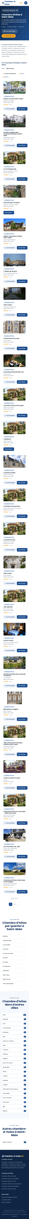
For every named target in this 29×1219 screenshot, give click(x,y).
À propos (18, 1212)
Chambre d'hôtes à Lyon (9, 1181)
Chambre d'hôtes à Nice (9, 1189)
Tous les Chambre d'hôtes (9, 1197)
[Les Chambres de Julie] (14, 835)
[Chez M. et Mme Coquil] (14, 766)
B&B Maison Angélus (10, 709)
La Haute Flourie (9, 540)
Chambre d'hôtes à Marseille (10, 1179)
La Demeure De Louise (11, 338)
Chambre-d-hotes (13, 3)
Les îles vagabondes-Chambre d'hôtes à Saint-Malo (13, 133)
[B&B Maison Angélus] (14, 698)
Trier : (3, 68)
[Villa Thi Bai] (14, 293)
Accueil (3, 26)
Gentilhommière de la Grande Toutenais (14, 675)
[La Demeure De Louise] (14, 327)
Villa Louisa (7, 573)
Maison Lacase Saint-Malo (13, 99)
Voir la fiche (21, 109)
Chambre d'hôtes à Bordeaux (10, 1186)
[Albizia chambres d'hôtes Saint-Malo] (14, 224)
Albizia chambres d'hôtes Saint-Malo (12, 237)
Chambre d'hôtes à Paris (9, 1176)
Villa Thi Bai (7, 305)
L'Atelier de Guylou (10, 271)
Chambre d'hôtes (12, 26)
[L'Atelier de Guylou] (14, 260)
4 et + (22, 73)
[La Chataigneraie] (14, 157)
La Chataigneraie (9, 169)
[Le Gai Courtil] (14, 629)
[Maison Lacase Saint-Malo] (14, 87)
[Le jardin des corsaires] (14, 191)
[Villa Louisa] (14, 562)
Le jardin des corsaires (11, 203)
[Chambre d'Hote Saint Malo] (14, 394)
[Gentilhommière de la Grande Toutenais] (14, 662)
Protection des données (9, 1212)
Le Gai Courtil (8, 640)
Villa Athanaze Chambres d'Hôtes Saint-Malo (12, 743)
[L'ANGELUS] (14, 427)
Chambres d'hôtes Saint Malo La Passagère (14, 881)
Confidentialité (20, 1210)
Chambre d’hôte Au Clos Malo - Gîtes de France (14, 812)
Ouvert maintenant (10, 73)
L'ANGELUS (7, 439)
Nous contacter (6, 1202)
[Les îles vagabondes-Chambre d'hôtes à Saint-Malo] (14, 121)
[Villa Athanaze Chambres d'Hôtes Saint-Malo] (14, 731)
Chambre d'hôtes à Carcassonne (11, 1184)
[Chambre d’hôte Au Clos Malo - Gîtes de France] (14, 800)
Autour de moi (9, 36)
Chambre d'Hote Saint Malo (13, 405)
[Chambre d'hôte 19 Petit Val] (14, 360)
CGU (15, 1210)
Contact (24, 1212)
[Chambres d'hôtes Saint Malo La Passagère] (14, 868)
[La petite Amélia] (14, 461)
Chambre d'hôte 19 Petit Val (13, 372)
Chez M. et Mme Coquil (11, 778)
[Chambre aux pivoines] (14, 495)
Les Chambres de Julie (11, 847)
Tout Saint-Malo (10, 31)
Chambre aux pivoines (11, 506)
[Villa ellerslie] (14, 595)
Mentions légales (8, 1210)
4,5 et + (7, 77)
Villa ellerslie (7, 607)
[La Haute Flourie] (14, 528)
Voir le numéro (10, 109)
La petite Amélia (9, 473)
